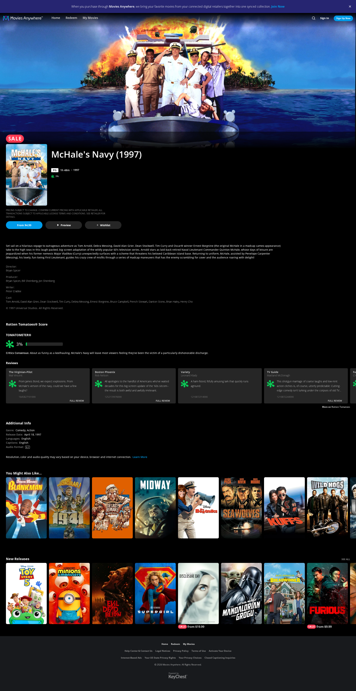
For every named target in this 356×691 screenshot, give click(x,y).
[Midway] (155, 507)
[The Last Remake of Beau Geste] (112, 507)
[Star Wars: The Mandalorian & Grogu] (241, 593)
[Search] (313, 18)
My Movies (90, 18)
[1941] (69, 507)
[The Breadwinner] (284, 593)
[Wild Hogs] (327, 507)
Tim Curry (64, 301)
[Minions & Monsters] (69, 593)
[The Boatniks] (198, 507)
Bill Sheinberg (29, 281)
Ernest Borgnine (99, 301)
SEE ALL (346, 559)
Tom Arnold (12, 301)
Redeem (71, 18)
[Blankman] (26, 507)
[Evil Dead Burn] (112, 593)
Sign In (324, 18)
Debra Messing (80, 301)
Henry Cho (186, 301)
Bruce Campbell (119, 301)
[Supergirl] (155, 593)
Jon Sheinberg (47, 281)
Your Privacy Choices (190, 657)
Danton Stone (157, 301)
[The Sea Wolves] (241, 507)
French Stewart (138, 301)
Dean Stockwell (49, 301)
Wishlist (105, 225)
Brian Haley (172, 301)
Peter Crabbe (13, 291)
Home (56, 18)
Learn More (140, 457)
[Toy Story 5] (26, 593)
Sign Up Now (343, 18)
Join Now (278, 6)
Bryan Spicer (13, 270)
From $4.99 (24, 225)
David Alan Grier (29, 301)
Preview (66, 225)
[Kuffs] (284, 507)
